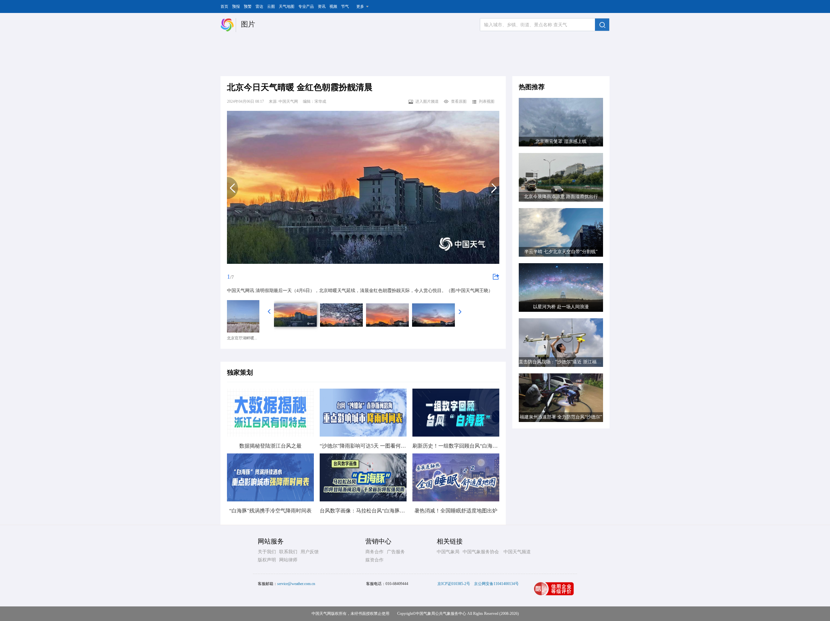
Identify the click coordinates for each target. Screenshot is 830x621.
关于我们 (267, 551)
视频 (333, 6)
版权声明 (267, 559)
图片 (248, 24)
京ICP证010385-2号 (453, 583)
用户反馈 (310, 551)
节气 (345, 6)
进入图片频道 (427, 101)
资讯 (322, 6)
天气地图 (286, 6)
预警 (248, 6)
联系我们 (288, 551)
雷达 (259, 6)
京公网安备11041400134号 (496, 583)
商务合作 (374, 551)
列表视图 (486, 101)
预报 (236, 6)
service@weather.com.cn (296, 583)
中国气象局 (448, 551)
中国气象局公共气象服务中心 (441, 613)
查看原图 (459, 101)
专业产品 (306, 6)
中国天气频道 (517, 551)
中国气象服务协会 (481, 551)
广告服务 (396, 551)
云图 (271, 6)
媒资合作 (374, 559)
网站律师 (288, 559)
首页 (224, 6)
